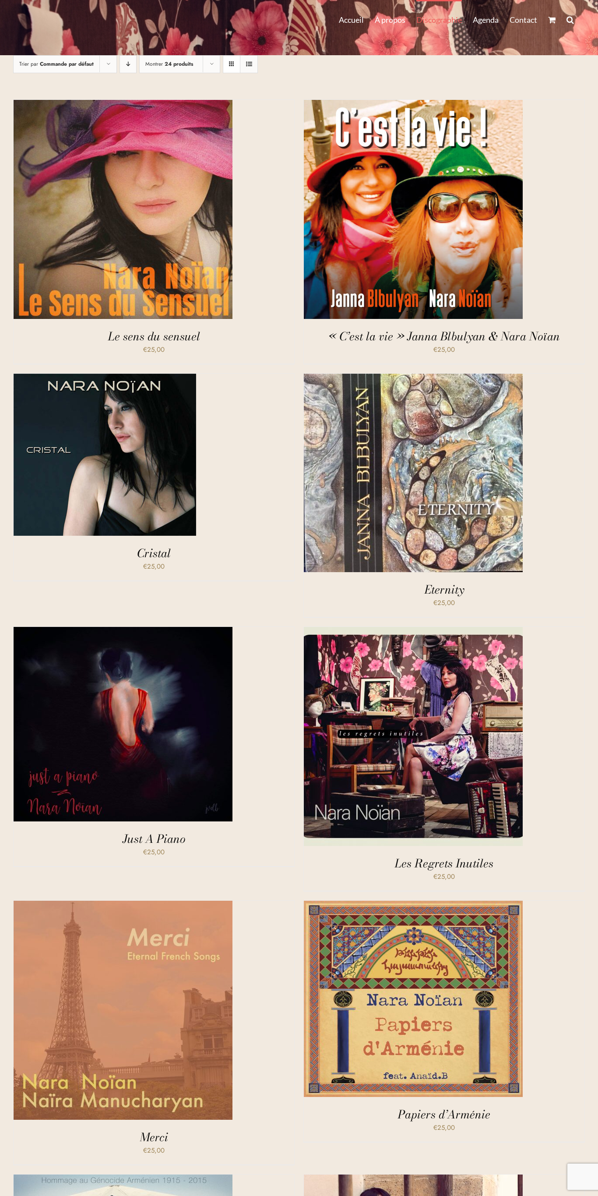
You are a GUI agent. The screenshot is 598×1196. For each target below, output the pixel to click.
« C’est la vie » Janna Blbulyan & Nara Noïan (444, 336)
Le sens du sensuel (154, 336)
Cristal (154, 553)
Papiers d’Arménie (444, 1114)
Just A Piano (154, 838)
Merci (154, 1137)
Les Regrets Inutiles (444, 863)
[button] (570, 19)
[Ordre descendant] (128, 64)
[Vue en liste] (248, 64)
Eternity (444, 589)
